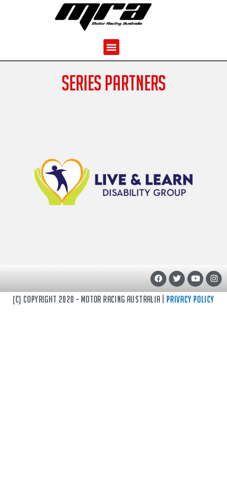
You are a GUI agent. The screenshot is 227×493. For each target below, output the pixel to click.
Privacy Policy (190, 299)
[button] (111, 47)
